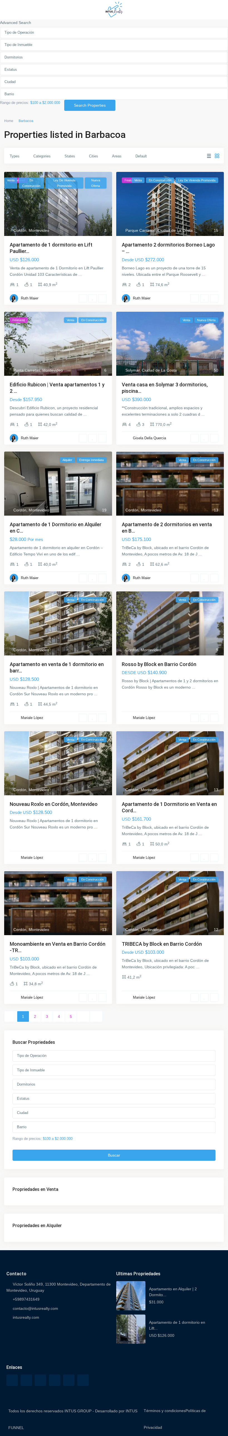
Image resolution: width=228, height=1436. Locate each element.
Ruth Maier (29, 298)
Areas (117, 156)
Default (141, 156)
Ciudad (10, 82)
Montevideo (39, 230)
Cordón (19, 230)
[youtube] (69, 1380)
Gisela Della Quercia (149, 438)
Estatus (10, 69)
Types (14, 156)
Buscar (114, 1155)
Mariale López (32, 718)
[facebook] (12, 1380)
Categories (42, 156)
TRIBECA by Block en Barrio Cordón (162, 944)
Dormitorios (13, 57)
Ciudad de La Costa (175, 230)
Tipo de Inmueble (18, 45)
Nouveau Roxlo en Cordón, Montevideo (54, 804)
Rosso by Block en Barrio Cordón (159, 664)
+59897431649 (26, 1299)
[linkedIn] (40, 1380)
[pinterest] (54, 1380)
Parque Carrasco (140, 230)
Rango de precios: (14, 103)
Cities (93, 156)
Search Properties (90, 105)
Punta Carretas (26, 370)
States (70, 156)
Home (8, 121)
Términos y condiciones (164, 1410)
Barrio (9, 94)
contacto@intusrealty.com (35, 1308)
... (80, 274)
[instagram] (83, 1380)
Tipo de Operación (19, 32)
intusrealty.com (26, 1317)
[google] (26, 1380)
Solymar (132, 370)
